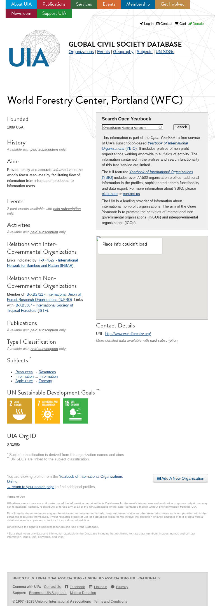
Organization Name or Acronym (124, 127)
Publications (54, 4)
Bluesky (122, 587)
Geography (123, 51)
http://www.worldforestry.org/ (128, 334)
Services (84, 4)
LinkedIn (100, 587)
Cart (182, 24)
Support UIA (54, 13)
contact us (131, 194)
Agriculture (24, 381)
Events (109, 4)
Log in (149, 24)
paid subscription (163, 340)
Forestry (45, 381)
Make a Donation (83, 593)
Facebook (77, 587)
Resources (24, 372)
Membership (138, 4)
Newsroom (21, 13)
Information (24, 376)
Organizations (81, 51)
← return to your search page (30, 487)
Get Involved (172, 4)
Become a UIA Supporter (48, 593)
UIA (28, 45)
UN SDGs (165, 51)
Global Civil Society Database (125, 44)
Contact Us (52, 587)
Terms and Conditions (110, 601)
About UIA (21, 4)
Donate (198, 24)
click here (110, 194)
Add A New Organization (182, 478)
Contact (166, 24)
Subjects (145, 51)
